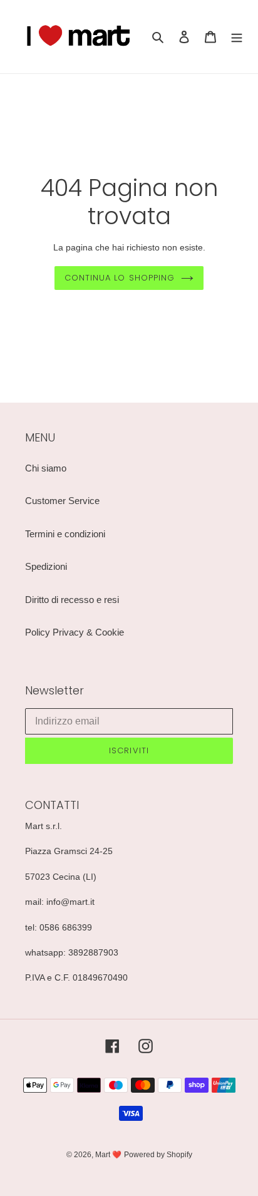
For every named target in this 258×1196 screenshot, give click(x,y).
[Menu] (237, 36)
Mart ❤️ (108, 1154)
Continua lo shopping (119, 278)
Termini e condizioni (65, 533)
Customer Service (62, 500)
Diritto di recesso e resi (72, 599)
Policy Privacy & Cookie (74, 632)
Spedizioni (46, 566)
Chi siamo (45, 468)
